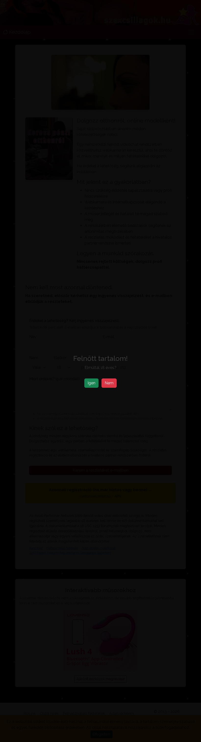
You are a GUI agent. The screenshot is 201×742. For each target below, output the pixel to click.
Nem (109, 383)
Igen (91, 383)
